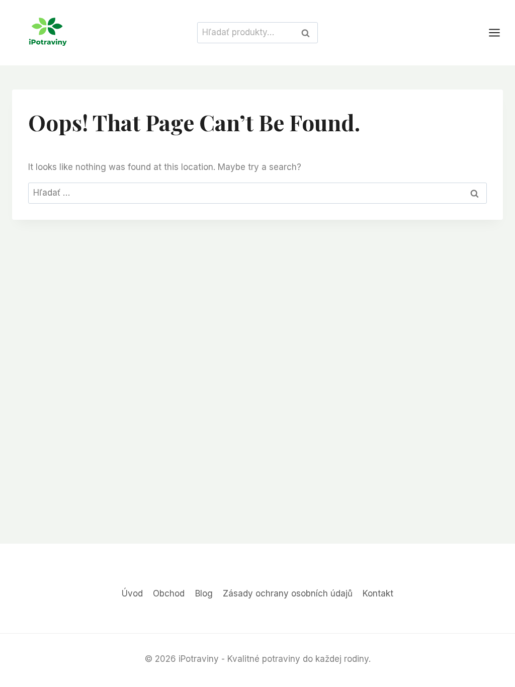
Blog (204, 593)
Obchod (169, 593)
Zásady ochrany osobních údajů (288, 593)
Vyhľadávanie (308, 33)
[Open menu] (499, 32)
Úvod (132, 593)
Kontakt (378, 593)
